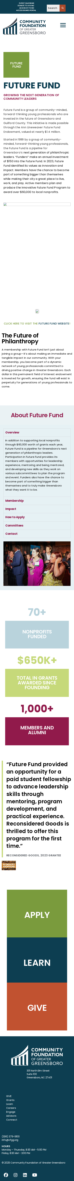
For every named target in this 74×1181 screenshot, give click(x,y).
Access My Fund (26, 8)
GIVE (9, 1096)
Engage (10, 1112)
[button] (37, 151)
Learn (9, 1104)
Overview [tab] (12, 432)
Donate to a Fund (26, 5)
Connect (11, 1119)
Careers (11, 1108)
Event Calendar (26, 3)
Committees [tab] (14, 525)
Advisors (11, 1116)
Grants (10, 1100)
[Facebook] (6, 1175)
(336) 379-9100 (11, 1136)
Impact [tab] (10, 509)
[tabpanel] (37, 467)
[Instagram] (15, 1175)
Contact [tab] (11, 534)
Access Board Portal (26, 10)
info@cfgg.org (10, 1140)
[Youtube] (34, 1175)
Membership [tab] (14, 501)
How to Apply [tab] (15, 517)
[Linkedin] (25, 1175)
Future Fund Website (54, 324)
